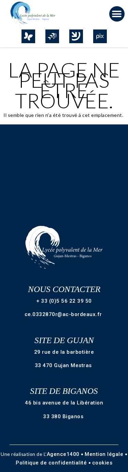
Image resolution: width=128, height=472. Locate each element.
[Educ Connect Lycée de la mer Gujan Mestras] (76, 36)
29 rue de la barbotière (64, 352)
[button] (117, 14)
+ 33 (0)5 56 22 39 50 (64, 301)
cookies (102, 463)
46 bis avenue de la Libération (64, 403)
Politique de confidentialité (52, 463)
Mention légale (105, 454)
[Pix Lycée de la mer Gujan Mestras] (100, 36)
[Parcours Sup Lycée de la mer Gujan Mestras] (52, 36)
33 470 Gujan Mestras (64, 365)
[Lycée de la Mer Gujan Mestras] (35, 14)
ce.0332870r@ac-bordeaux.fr (64, 314)
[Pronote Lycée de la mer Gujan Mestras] (28, 36)
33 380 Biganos (64, 416)
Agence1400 (64, 454)
